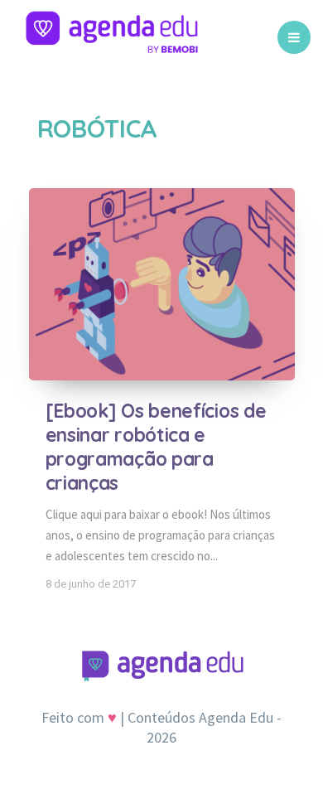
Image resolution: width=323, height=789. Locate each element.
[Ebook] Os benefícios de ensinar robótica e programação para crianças (156, 447)
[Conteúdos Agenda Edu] (111, 37)
